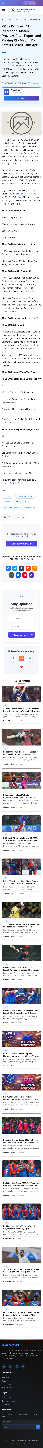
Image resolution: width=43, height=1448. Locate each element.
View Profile (23, 98)
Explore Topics (7, 1388)
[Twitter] (30, 658)
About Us (5, 1378)
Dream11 (7, 502)
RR (17, 502)
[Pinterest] (21, 667)
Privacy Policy (7, 1398)
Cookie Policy (7, 1404)
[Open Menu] (3, 10)
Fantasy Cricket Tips (25, 496)
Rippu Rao (15, 90)
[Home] (3, 19)
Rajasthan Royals (11, 507)
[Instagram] (21, 658)
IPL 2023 (7, 496)
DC (25, 502)
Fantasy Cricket (12, 19)
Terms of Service (8, 1401)
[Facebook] (13, 658)
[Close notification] (39, 3)
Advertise (6, 1381)
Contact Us (6, 1384)
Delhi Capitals (29, 507)
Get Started (29, 3)
